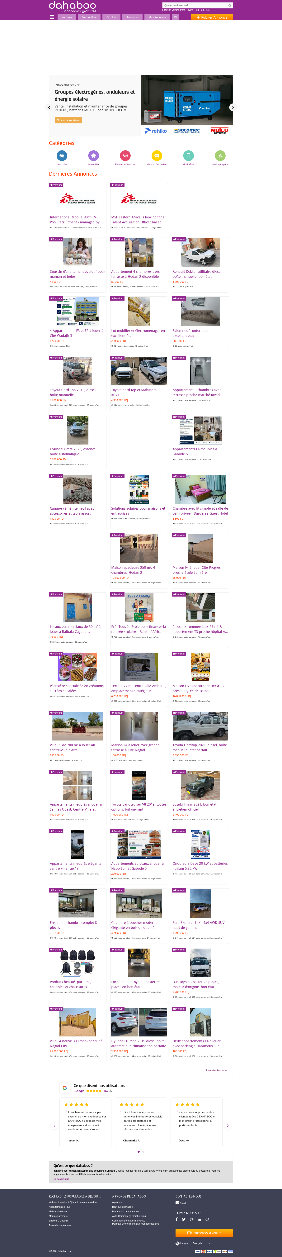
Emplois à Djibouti (58, 1220)
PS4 (197, 10)
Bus (207, 10)
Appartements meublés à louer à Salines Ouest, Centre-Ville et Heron (76, 809)
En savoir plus (61, 1179)
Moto (182, 10)
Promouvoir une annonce (125, 1211)
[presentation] (49, 107)
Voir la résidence (68, 127)
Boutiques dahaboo (122, 1207)
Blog (143, 1216)
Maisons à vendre (58, 1211)
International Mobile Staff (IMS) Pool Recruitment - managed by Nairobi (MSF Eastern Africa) (75, 222)
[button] (139, 1152)
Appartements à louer (60, 1207)
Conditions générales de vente (128, 1220)
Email (182, 1203)
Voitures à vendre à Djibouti (63, 1202)
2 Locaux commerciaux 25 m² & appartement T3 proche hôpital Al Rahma (199, 631)
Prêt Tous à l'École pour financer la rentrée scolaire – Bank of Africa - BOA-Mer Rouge (138, 631)
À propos (117, 1202)
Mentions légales (150, 1223)
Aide (114, 1216)
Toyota (189, 10)
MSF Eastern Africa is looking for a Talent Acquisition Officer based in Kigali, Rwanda (138, 222)
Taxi (202, 10)
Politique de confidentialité (126, 1223)
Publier (213, 17)
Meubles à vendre (58, 1216)
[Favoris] (175, 17)
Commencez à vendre (205, 1233)
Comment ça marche (129, 1216)
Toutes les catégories (60, 1225)
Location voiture (170, 10)
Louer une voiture (88, 1202)
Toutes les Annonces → (218, 1070)
